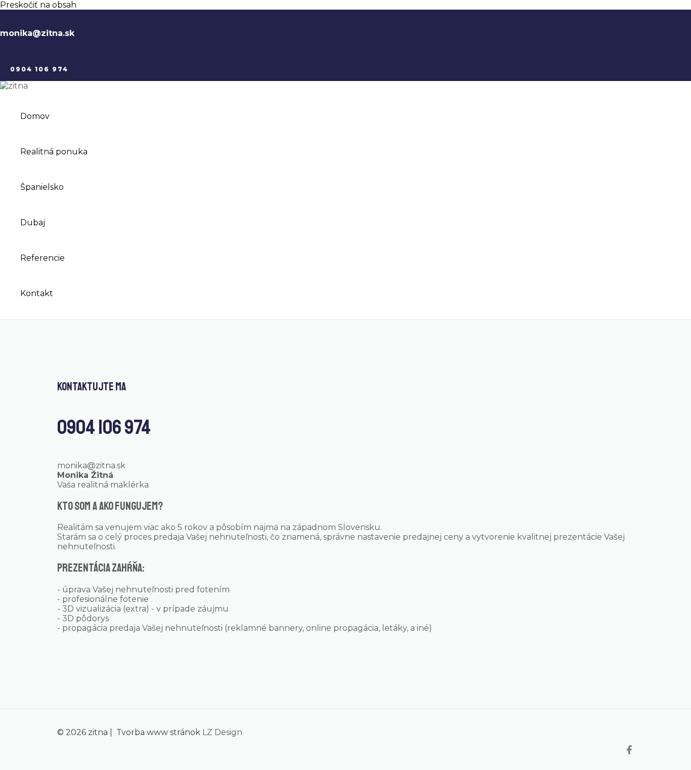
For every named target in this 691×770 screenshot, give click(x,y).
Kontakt (36, 293)
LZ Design (222, 732)
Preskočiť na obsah (38, 5)
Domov (35, 116)
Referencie (42, 258)
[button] (39, 69)
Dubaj (32, 222)
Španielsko (42, 187)
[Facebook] (629, 751)
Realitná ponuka (54, 151)
